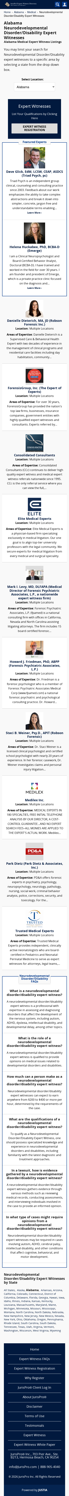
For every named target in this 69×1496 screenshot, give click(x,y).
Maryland (41, 1305)
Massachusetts (25, 1305)
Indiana (25, 1301)
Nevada (59, 1316)
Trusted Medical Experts (34, 931)
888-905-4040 (50, 1467)
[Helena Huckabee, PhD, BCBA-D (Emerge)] (34, 233)
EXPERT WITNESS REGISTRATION (34, 129)
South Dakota (48, 1323)
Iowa (61, 1298)
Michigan (9, 1309)
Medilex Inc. (34, 800)
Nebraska (57, 1312)
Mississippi (48, 1309)
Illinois (16, 1301)
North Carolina (24, 1312)
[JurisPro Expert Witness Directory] (26, 4)
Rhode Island (11, 1323)
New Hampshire (13, 1316)
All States (9, 1290)
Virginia (37, 1327)
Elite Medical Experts (34, 519)
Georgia (43, 1298)
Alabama (19, 12)
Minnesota (22, 1309)
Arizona (57, 1290)
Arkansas (46, 1290)
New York (9, 1319)
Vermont (49, 1327)
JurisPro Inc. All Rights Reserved (40, 1477)
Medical (31, 12)
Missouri (35, 1309)
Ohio (19, 1319)
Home (7, 12)
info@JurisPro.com (23, 1467)
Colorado (22, 1294)
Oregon (41, 1319)
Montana (9, 1312)
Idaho (7, 1301)
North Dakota (43, 1312)
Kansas (36, 1301)
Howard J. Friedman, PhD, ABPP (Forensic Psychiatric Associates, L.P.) (34, 665)
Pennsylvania (55, 1319)
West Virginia (40, 1331)
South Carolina (29, 1323)
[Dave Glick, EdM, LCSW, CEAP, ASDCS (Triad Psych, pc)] (34, 157)
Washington (11, 1331)
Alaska (21, 1290)
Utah (29, 1327)
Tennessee (10, 1327)
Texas (21, 1327)
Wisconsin (25, 1331)
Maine (52, 1305)
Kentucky (47, 1301)
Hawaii (53, 1298)
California (9, 1294)
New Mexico (46, 1316)
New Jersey (31, 1316)
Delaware (22, 1298)
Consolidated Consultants (34, 455)
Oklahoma (30, 1319)
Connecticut (36, 1294)
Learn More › (34, 213)
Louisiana (9, 1305)
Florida (33, 1298)
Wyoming (55, 1331)
